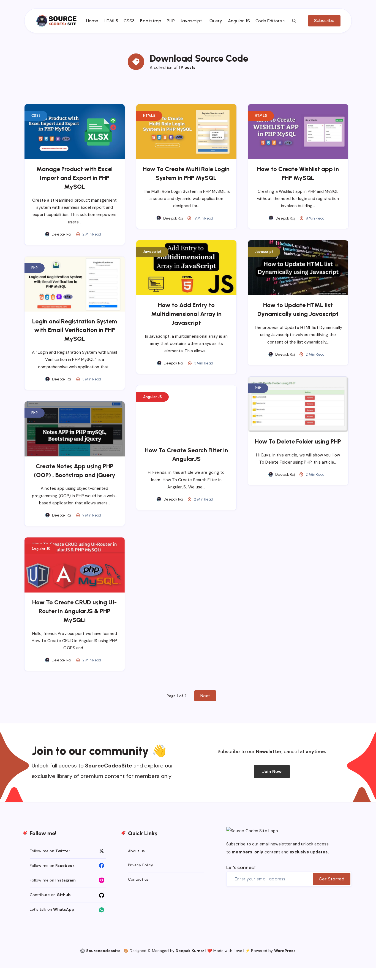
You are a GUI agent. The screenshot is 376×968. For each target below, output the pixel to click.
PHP (171, 20)
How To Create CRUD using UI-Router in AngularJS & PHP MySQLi (74, 611)
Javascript (191, 20)
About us (136, 850)
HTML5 (111, 20)
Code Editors (268, 20)
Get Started (331, 879)
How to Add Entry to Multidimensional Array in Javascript (186, 313)
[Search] (294, 21)
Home (92, 20)
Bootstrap (150, 20)
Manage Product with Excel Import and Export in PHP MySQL (74, 177)
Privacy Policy (140, 864)
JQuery (215, 20)
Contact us (138, 879)
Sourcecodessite (103, 950)
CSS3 (129, 20)
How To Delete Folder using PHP (298, 441)
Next (205, 695)
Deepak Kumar (190, 950)
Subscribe (324, 20)
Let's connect (241, 867)
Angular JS (239, 20)
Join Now (272, 771)
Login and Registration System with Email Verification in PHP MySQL (74, 330)
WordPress (285, 950)
